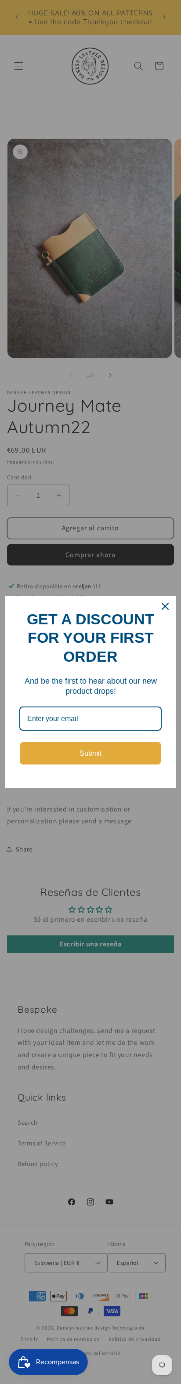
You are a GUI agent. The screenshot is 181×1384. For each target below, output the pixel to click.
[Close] (165, 606)
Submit (90, 753)
